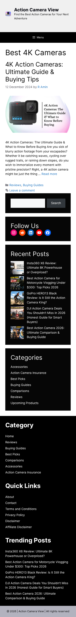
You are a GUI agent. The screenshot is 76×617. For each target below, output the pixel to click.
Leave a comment (22, 190)
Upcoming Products (25, 403)
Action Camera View (36, 9)
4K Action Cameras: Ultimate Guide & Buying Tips (34, 72)
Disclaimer (12, 521)
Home (9, 436)
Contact (10, 503)
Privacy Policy (15, 515)
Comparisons (20, 391)
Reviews (15, 185)
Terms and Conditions (21, 509)
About (9, 497)
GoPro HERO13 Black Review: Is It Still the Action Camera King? (46, 298)
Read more (49, 174)
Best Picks (18, 379)
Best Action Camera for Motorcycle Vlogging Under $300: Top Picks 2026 (46, 282)
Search (56, 203)
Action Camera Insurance (28, 373)
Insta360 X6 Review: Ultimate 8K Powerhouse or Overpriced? (44, 267)
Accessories (19, 367)
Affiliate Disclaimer (18, 527)
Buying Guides (33, 185)
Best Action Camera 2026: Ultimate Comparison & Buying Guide (45, 332)
